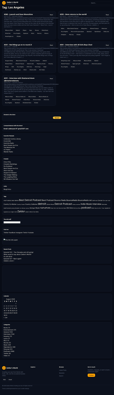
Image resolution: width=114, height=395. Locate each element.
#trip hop (71, 34)
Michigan (32, 208)
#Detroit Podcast (94, 28)
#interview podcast (96, 63)
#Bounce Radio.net (20, 96)
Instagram (19, 232)
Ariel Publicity (7, 200)
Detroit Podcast (63, 203)
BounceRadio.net (85, 200)
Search (61, 376)
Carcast (100, 200)
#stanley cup (17, 69)
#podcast (25, 33)
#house (37, 30)
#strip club (106, 31)
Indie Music (86, 204)
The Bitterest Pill (9, 147)
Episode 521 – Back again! (12, 259)
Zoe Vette (35, 212)
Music (38, 208)
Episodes (61, 373)
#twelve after (33, 69)
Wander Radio (8, 152)
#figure (24, 30)
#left (13, 66)
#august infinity (9, 60)
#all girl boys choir (65, 60)
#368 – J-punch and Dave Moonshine (18, 14)
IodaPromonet (7, 208)
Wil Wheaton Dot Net (11, 179)
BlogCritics (7, 189)
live (20, 208)
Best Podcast (48, 200)
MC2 (5, 340)
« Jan (5, 317)
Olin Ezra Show (77, 208)
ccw (109, 200)
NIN (57, 208)
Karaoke (17, 208)
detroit (42, 203)
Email (10, 379)
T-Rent (102, 208)
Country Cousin (21, 204)
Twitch (25, 232)
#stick (32, 33)
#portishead (98, 31)
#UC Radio (42, 69)
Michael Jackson (25, 208)
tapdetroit (107, 208)
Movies (6, 343)
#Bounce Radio (9, 30)
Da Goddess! (8, 166)
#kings (7, 66)
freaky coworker (76, 204)
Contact (91, 375)
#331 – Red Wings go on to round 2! (18, 45)
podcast (86, 207)
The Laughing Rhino (10, 177)
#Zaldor (19, 36)
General (6, 332)
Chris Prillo (7, 162)
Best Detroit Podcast (30, 200)
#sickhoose (8, 69)
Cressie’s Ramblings (10, 164)
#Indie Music (45, 30)
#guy (30, 30)
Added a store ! (9, 261)
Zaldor (21, 211)
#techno (39, 33)
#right (44, 66)
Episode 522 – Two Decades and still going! (18, 252)
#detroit (18, 30)
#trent (25, 69)
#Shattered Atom (27, 102)
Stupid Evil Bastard (10, 173)
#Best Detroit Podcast (72, 28)
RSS (4, 379)
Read (51, 14)
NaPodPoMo (45, 208)
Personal (6, 349)
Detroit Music (50, 204)
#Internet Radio (37, 99)
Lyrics (6, 338)
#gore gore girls (76, 63)
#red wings (37, 66)
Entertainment (8, 330)
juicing (13, 208)
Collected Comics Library (12, 139)
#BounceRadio (87, 60)
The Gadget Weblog (10, 175)
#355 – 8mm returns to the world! (73, 14)
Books (6, 328)
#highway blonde (41, 63)
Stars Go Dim (98, 208)
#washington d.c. (9, 36)
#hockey (50, 63)
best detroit (15, 200)
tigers (12, 212)
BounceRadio (71, 200)
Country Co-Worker (10, 204)
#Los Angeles (17, 33)
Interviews (14, 16)
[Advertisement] (17, 278)
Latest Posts (62, 370)
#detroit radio (30, 63)
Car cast (105, 200)
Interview (97, 204)
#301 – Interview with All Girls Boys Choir (76, 45)
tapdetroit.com (7, 212)
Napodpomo (8, 347)
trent (16, 212)
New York (53, 208)
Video (6, 355)
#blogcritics (84, 28)
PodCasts (20, 16)
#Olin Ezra (29, 66)
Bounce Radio (60, 200)
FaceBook (12, 232)
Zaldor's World (29, 212)
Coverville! (7, 141)
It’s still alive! (8, 256)
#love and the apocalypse (77, 31)
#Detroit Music (9, 63)
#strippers (63, 34)
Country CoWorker (31, 204)
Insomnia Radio (9, 143)
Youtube (31, 232)
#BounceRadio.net (43, 96)
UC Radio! (7, 149)
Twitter (6, 232)
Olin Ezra (69, 208)
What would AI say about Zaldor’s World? (17, 254)
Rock (92, 208)
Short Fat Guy (8, 170)
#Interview (8, 33)
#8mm (62, 28)
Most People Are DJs (11, 145)
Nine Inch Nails (62, 208)
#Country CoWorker (35, 60)
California (94, 200)
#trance (46, 33)
